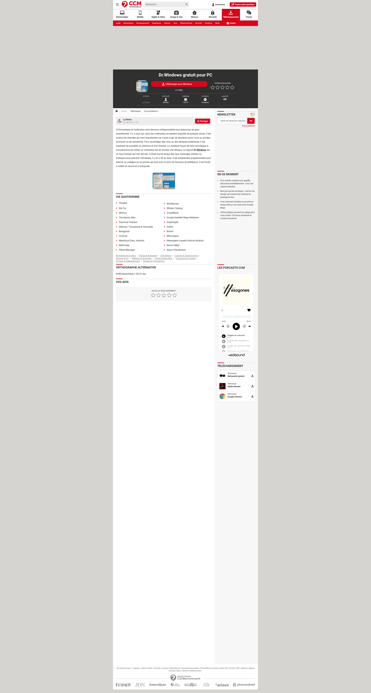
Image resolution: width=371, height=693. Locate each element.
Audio (118, 23)
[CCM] (131, 4)
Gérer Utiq (224, 668)
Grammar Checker (128, 222)
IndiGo (170, 226)
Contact (165, 668)
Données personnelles (190, 668)
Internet (167, 23)
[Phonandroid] (244, 685)
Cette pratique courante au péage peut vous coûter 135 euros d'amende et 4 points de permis (237, 215)
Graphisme (156, 23)
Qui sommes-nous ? (124, 668)
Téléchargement (231, 17)
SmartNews (173, 213)
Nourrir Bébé (173, 245)
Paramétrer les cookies (209, 668)
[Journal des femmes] (123, 685)
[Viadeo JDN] (206, 685)
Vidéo (217, 23)
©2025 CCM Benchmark (192, 671)
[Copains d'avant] (190, 685)
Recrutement (175, 668)
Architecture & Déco (126, 255)
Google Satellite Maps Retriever (183, 217)
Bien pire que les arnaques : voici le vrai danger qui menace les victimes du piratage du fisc (237, 194)
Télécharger (135, 111)
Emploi (232, 23)
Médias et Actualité (141, 258)
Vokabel (123, 203)
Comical (123, 236)
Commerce (165, 255)
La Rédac (127, 119)
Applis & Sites (158, 17)
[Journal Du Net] (140, 685)
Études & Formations (153, 261)
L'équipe (137, 668)
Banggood (124, 231)
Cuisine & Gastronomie (186, 255)
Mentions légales (247, 668)
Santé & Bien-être (163, 258)
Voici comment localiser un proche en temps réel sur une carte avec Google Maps (236, 204)
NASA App (124, 245)
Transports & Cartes (186, 258)
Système (208, 23)
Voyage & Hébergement (128, 261)
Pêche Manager (127, 250)
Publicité (157, 668)
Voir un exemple (248, 126)
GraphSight (172, 222)
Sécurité (198, 23)
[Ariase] (222, 684)
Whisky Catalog (175, 208)
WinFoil (123, 213)
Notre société (147, 668)
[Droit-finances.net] (175, 685)
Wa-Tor (122, 208)
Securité (213, 17)
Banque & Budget (148, 255)
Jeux (175, 23)
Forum (249, 17)
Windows (201, 150)
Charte (232, 668)
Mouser (166, 102)
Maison (194, 17)
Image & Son (176, 17)
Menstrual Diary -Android (131, 240)
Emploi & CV (122, 258)
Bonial (170, 231)
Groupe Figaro (175, 671)
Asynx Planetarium (176, 250)
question (244, 4)
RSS (238, 668)
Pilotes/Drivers (186, 23)
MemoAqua (173, 236)
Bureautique (128, 23)
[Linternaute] (157, 684)
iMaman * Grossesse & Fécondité (136, 226)
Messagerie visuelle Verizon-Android (185, 240)
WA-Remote (173, 203)
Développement (142, 23)
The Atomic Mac (127, 217)
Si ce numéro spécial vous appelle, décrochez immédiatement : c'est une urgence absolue (236, 183)
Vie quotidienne (151, 111)
